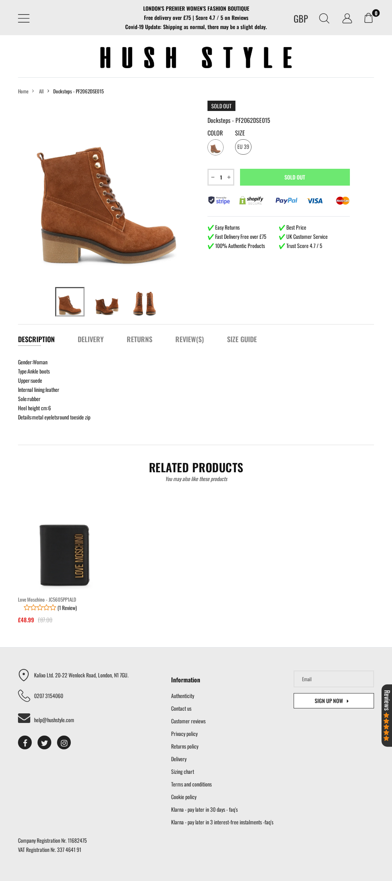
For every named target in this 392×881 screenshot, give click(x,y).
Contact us (181, 708)
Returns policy (184, 746)
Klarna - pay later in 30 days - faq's (204, 809)
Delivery (178, 759)
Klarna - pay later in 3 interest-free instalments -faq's (222, 822)
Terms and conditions (191, 784)
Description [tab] (36, 339)
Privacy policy (184, 733)
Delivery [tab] (91, 339)
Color (215, 132)
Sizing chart (182, 771)
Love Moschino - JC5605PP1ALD (47, 599)
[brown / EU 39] (70, 302)
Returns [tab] (139, 339)
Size (240, 132)
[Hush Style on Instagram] (64, 742)
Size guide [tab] (242, 339)
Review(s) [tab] (189, 339)
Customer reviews (188, 721)
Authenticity (182, 696)
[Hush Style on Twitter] (44, 742)
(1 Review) (66, 608)
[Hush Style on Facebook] (25, 742)
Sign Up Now (329, 701)
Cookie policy (183, 797)
